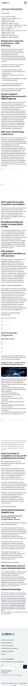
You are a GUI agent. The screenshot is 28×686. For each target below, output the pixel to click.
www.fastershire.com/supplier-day (10, 562)
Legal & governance (6, 643)
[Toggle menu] (25, 2)
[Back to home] (5, 3)
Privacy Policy (19, 675)
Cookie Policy (22, 683)
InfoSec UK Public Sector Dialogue (17, 600)
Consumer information (7, 645)
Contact (3, 654)
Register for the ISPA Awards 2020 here (11, 285)
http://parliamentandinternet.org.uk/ (11, 90)
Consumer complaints (7, 651)
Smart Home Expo (12, 601)
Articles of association (7, 640)
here (2, 215)
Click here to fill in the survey (8, 506)
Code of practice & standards (9, 648)
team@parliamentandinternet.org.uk (11, 85)
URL (2, 665)
